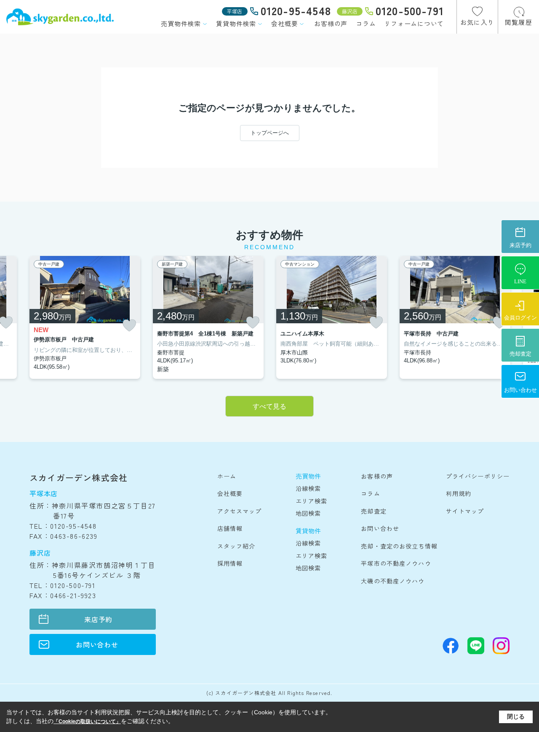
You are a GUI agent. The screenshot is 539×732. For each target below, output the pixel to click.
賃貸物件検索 (236, 23)
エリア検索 (312, 501)
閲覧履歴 (518, 22)
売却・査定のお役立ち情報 (399, 546)
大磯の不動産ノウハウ (392, 581)
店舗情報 (230, 528)
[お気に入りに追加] (129, 325)
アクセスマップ (239, 511)
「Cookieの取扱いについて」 (87, 721)
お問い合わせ (97, 644)
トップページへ (270, 133)
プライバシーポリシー (478, 476)
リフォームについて (414, 23)
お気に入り (477, 22)
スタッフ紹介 (236, 546)
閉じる (516, 716)
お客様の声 (330, 23)
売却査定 (373, 511)
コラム (366, 23)
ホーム (226, 476)
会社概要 (284, 23)
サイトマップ (465, 511)
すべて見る (269, 406)
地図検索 (308, 513)
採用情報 (230, 563)
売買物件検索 (181, 23)
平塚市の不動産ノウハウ (396, 563)
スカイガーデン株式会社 (78, 477)
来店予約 (98, 619)
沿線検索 (308, 488)
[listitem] (85, 317)
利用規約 (458, 493)
